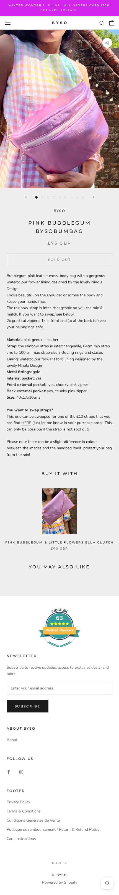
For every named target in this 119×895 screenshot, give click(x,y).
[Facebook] (9, 771)
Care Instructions (21, 838)
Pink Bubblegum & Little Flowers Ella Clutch (59, 542)
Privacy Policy (18, 802)
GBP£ (57, 863)
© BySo (59, 875)
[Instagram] (21, 771)
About (12, 739)
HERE (26, 422)
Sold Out (59, 260)
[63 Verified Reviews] (59, 650)
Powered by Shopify (59, 882)
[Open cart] (111, 22)
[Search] (101, 22)
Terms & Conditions (24, 811)
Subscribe (27, 706)
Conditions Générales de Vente (33, 820)
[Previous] (26, 197)
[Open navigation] (8, 23)
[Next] (93, 197)
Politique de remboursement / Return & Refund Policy (53, 829)
